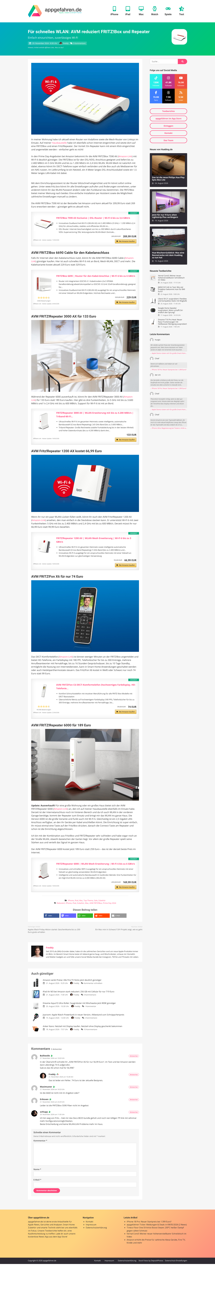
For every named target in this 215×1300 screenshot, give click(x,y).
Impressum (91, 1224)
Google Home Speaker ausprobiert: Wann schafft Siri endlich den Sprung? (170, 310)
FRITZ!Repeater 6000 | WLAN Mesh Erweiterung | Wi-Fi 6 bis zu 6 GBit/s (95, 863)
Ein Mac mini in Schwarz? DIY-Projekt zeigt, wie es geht (118, 929)
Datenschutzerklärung (96, 1227)
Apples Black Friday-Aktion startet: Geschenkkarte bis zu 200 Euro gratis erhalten (54, 930)
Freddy (65, 43)
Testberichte (168, 111)
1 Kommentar (90, 1006)
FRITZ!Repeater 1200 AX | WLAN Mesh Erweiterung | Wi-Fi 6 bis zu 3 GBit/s (93, 540)
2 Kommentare (91, 1018)
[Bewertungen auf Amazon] (44, 297)
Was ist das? (59, 47)
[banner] (55, 11)
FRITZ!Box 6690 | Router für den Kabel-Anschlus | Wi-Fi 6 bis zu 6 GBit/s (95, 276)
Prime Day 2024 (109, 903)
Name (37, 1169)
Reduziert (61, 903)
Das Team (168, 140)
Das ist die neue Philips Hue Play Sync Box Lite (168, 178)
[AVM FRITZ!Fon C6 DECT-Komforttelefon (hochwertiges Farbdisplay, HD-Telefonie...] (44, 693)
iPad (76, 900)
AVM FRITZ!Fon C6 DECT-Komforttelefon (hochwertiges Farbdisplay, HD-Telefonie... (96, 686)
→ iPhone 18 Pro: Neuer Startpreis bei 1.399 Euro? (168, 370)
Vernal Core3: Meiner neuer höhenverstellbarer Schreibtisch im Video (171, 278)
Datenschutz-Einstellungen (176, 1261)
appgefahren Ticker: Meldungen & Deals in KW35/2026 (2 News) (157, 1224)
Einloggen (168, 125)
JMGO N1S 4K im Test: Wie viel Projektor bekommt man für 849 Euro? (171, 289)
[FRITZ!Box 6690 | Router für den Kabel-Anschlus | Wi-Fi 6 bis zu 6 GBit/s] (44, 284)
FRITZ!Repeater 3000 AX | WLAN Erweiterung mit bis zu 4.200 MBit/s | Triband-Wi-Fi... (94, 414)
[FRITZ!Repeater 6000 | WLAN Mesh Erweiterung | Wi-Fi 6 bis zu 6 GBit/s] (44, 872)
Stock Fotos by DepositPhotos (150, 1261)
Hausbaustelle (59, 142)
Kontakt (168, 133)
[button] (51, 915)
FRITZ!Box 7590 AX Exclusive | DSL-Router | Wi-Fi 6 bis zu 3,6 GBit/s (93, 218)
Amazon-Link (125, 156)
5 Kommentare (79, 43)
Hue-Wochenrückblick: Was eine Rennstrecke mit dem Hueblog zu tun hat (168, 255)
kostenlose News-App (38, 1236)
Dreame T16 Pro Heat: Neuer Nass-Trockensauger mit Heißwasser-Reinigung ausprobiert (172, 322)
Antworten (134, 1056)
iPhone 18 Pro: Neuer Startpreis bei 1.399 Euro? (149, 1221)
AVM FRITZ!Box (95, 903)
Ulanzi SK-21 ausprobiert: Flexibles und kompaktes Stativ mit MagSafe (172, 300)
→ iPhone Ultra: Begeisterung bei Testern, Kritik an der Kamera (168, 428)
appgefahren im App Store (169, 118)
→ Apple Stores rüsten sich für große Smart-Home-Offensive (168, 353)
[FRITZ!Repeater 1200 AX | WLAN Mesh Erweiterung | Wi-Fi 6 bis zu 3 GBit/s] (44, 546)
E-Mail (37, 1179)
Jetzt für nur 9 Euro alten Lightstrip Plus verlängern (165, 216)
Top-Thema (88, 900)
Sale (96, 900)
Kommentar (40, 1140)
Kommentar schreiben (93, 983)
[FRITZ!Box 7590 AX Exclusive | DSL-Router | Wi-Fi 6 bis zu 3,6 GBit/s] (44, 223)
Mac (81, 900)
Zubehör (102, 900)
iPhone (71, 900)
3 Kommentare (90, 995)
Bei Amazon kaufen (127, 241)
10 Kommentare (90, 1029)
